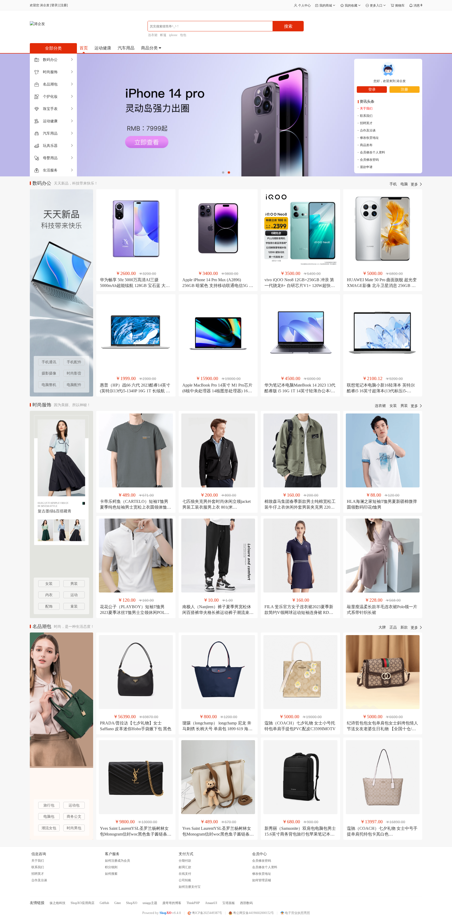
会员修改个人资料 (371, 152)
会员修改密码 (368, 160)
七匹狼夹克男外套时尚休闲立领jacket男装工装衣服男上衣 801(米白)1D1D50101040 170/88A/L (216, 507)
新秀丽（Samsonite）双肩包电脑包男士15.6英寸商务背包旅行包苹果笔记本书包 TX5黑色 (300, 834)
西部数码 (246, 903)
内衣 (49, 595)
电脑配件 (74, 385)
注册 (63, 5)
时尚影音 (74, 373)
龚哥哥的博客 (171, 903)
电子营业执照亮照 (297, 913)
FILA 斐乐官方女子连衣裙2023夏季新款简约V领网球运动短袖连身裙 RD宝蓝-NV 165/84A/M (298, 612)
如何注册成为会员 (117, 860)
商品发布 (365, 145)
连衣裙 (152, 35)
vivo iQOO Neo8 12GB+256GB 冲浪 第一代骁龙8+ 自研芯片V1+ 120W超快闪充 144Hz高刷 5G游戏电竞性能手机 (299, 285)
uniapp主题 (150, 903)
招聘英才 (365, 123)
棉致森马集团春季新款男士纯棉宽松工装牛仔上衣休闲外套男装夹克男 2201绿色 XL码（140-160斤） (300, 507)
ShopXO (131, 903)
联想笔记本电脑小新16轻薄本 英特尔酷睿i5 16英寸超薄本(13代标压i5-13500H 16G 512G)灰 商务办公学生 (381, 391)
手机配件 (74, 362)
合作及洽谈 (367, 130)
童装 (74, 606)
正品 (393, 627)
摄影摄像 (49, 373)
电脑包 (48, 817)
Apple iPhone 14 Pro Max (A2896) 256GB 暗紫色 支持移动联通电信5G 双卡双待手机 (217, 285)
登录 (54, 5)
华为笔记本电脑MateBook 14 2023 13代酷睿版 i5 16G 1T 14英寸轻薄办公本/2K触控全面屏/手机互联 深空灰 (300, 391)
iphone (173, 35)
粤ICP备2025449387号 (206, 913)
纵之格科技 (57, 903)
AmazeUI (211, 903)
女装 (393, 406)
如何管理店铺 (261, 880)
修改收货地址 (368, 138)
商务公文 (74, 817)
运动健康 (102, 48)
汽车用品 (126, 48)
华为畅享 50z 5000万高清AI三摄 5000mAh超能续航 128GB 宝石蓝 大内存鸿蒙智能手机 (135, 285)
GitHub (104, 903)
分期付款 (185, 860)
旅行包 (48, 805)
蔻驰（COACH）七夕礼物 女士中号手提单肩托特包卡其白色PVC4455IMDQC (382, 834)
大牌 (382, 627)
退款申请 (365, 167)
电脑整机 (49, 385)
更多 (415, 184)
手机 (393, 184)
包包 (183, 35)
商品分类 (150, 48)
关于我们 (365, 108)
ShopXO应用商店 (82, 903)
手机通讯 (49, 362)
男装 (404, 406)
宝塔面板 (228, 903)
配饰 (49, 606)
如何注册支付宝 (190, 887)
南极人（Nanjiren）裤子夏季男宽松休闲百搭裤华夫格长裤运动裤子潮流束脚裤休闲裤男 (217, 612)
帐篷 (163, 35)
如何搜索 (111, 874)
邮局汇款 (185, 867)
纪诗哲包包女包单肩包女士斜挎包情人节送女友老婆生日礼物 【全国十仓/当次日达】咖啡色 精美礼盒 (382, 729)
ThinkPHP (193, 903)
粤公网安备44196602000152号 (253, 913)
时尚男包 (74, 828)
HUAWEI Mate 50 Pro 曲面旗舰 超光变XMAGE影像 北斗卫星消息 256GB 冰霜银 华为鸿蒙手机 (382, 285)
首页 (84, 48)
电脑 (404, 184)
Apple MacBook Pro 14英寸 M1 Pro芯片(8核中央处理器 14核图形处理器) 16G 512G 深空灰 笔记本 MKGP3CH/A (217, 391)
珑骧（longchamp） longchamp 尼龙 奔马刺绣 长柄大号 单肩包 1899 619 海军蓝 (217, 729)
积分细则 (111, 867)
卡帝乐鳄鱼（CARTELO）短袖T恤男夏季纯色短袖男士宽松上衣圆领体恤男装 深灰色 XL (135, 507)
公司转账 (185, 880)
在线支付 (185, 874)
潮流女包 (49, 828)
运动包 (74, 805)
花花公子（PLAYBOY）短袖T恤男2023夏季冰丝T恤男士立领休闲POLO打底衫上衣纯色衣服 (134, 612)
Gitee (117, 903)
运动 (74, 595)
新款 (404, 627)
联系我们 (365, 116)
